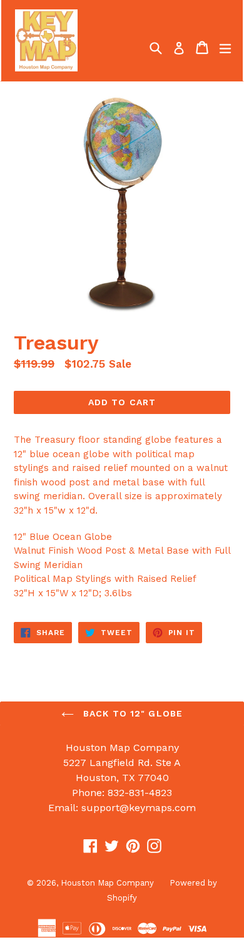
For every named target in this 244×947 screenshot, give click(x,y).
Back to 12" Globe (131, 713)
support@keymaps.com (138, 808)
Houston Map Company (107, 882)
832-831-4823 (140, 793)
